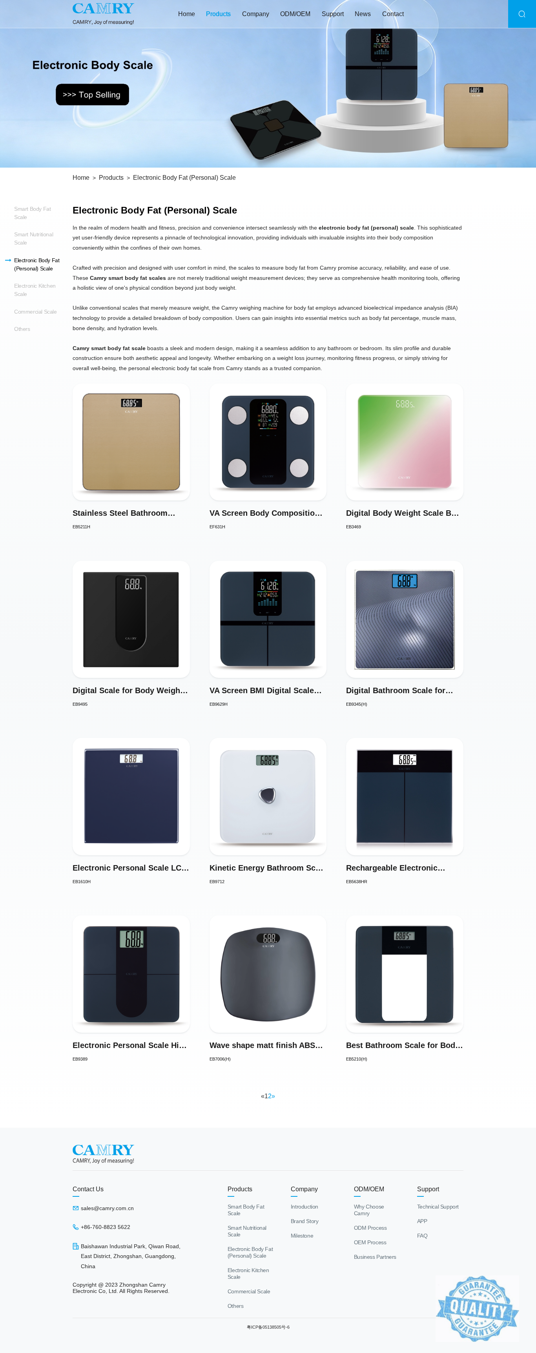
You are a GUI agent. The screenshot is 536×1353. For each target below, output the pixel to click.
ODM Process (370, 1228)
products (218, 14)
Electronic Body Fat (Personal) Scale (184, 177)
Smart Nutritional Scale (33, 238)
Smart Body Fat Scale (32, 213)
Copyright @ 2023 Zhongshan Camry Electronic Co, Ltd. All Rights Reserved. (121, 1288)
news (363, 14)
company (255, 14)
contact (393, 14)
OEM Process (370, 1242)
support (333, 14)
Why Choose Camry (369, 1209)
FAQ (422, 1235)
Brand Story (305, 1221)
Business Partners (375, 1257)
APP (422, 1221)
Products (111, 177)
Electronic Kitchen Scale (35, 290)
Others (22, 329)
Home (186, 14)
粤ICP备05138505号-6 (268, 1327)
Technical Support (438, 1206)
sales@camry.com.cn (107, 1208)
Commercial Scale (35, 311)
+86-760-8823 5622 (105, 1227)
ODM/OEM (295, 14)
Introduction (304, 1206)
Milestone (302, 1235)
